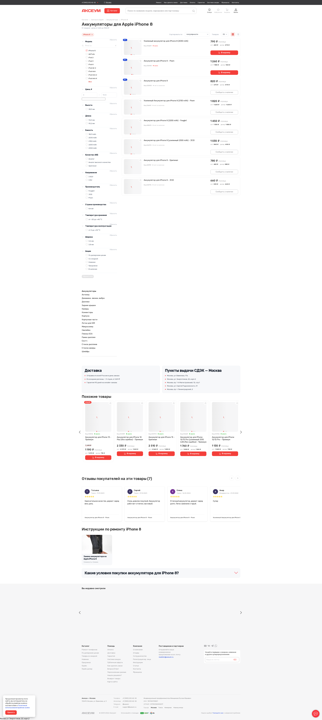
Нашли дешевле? (114, 675)
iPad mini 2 (93, 75)
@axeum (126, 704)
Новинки (92, 262)
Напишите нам (218, 713)
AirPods (92, 54)
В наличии (93, 269)
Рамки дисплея (88, 337)
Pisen (91, 198)
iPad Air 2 (92, 68)
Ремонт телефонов (89, 650)
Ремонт (159, 2)
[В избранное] (140, 41)
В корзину (225, 53)
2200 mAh (93, 145)
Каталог (113, 11)
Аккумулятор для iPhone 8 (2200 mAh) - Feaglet (165, 120)
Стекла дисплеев (89, 344)
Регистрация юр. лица (142, 659)
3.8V (90, 180)
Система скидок (213, 2)
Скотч (84, 341)
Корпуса (85, 316)
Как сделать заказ (171, 2)
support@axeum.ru (129, 707)
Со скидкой (93, 259)
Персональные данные (116, 672)
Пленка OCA (87, 334)
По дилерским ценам (97, 255)
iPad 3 (91, 61)
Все (90, 82)
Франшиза (225, 2)
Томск (160, 707)
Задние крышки (89, 305)
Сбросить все (88, 276)
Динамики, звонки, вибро (93, 298)
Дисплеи (85, 302)
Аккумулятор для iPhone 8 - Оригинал (161, 160)
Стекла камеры (88, 348)
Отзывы (136, 653)
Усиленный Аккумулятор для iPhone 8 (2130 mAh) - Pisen (169, 100)
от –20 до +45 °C (95, 219)
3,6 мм (91, 241)
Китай (91, 209)
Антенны (85, 295)
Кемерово (168, 707)
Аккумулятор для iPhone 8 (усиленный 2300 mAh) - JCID (169, 140)
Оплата (192, 2)
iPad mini (92, 71)
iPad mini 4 (93, 78)
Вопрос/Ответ (113, 669)
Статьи (136, 666)
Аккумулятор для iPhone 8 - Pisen (159, 61)
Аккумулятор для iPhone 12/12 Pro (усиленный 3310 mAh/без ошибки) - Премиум (193, 439)
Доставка (183, 2)
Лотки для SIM (88, 323)
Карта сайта (112, 682)
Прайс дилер (87, 669)
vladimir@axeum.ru (166, 657)
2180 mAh (92, 141)
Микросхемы (87, 326)
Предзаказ (93, 266)
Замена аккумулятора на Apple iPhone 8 (95, 557)
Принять (11, 712)
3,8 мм (91, 244)
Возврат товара (113, 679)
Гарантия (201, 2)
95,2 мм (92, 123)
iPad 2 (91, 57)
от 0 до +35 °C (94, 230)
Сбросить (113, 40)
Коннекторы (87, 312)
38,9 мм (92, 109)
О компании (138, 650)
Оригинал (92, 166)
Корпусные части (89, 319)
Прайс (84, 666)
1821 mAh (92, 134)
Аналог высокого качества (100, 162)
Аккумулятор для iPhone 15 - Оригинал (162, 438)
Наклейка (86, 330)
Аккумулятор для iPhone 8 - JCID (159, 180)
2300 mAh (93, 148)
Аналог (91, 159)
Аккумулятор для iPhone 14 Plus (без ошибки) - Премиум (130, 438)
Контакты (235, 2)
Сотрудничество (140, 656)
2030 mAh (93, 138)
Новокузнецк (178, 707)
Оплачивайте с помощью (130, 713)
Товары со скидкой (89, 656)
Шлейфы (85, 351)
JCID (90, 194)
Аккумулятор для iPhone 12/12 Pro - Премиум (223, 438)
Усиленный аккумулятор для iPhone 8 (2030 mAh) (166, 41)
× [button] (92, 35)
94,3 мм (92, 120)
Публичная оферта (115, 662)
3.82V (91, 177)
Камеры (85, 309)
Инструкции (138, 662)
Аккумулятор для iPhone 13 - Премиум (98, 438)
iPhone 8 (92, 51)
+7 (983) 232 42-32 (89, 2)
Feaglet (91, 191)
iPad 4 (91, 64)
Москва (108, 2)
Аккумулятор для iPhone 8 (156, 81)
